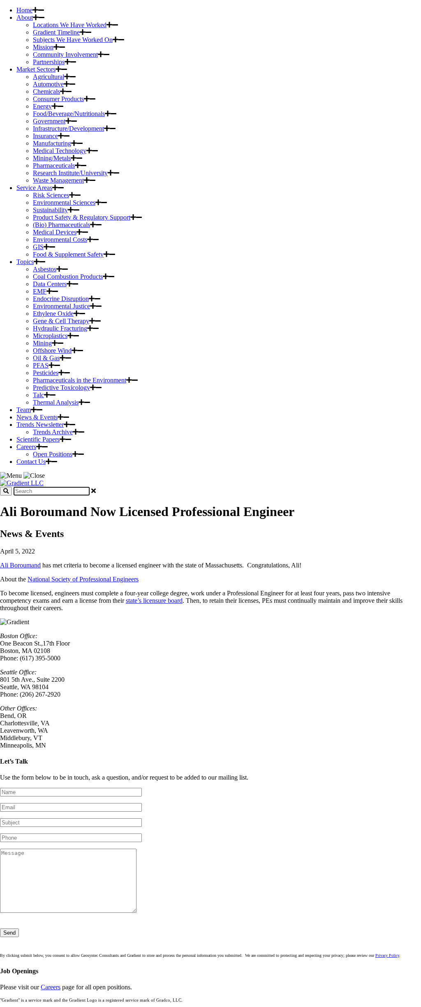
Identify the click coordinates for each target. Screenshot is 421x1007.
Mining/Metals (52, 158)
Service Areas (34, 187)
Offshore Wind (52, 350)
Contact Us (31, 461)
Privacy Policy (387, 955)
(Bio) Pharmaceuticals (61, 224)
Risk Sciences (51, 195)
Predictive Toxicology (61, 387)
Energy (42, 106)
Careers (26, 446)
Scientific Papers (38, 439)
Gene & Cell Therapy (61, 320)
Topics (25, 261)
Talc (38, 394)
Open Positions (52, 454)
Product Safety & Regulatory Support (81, 217)
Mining (42, 343)
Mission (43, 47)
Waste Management (58, 180)
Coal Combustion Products (68, 276)
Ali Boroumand (20, 565)
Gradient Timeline (56, 32)
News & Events (37, 417)
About (24, 17)
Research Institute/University (70, 172)
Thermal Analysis (56, 402)
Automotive (48, 84)
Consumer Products (58, 98)
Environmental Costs (60, 239)
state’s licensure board (154, 600)
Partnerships (49, 61)
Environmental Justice (61, 306)
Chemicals (46, 91)
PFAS (41, 365)
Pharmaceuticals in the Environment (79, 380)
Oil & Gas (46, 357)
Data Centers (50, 283)
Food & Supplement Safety (68, 254)
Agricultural (48, 76)
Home (24, 10)
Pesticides (45, 372)
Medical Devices (54, 232)
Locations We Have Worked (69, 24)
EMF (39, 291)
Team (23, 409)
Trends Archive (53, 431)
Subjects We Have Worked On (73, 39)
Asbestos (44, 269)
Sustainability (50, 209)
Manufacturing (52, 143)
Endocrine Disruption (61, 298)
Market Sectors (36, 69)
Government (49, 121)
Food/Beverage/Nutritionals (69, 113)
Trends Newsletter (40, 424)
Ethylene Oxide (53, 313)
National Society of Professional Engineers (83, 579)
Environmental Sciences (64, 202)
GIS (38, 246)
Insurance (45, 135)
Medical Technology (59, 150)
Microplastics (50, 335)
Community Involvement (65, 54)
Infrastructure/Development (68, 128)
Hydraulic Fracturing (60, 328)
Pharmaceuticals (54, 165)
